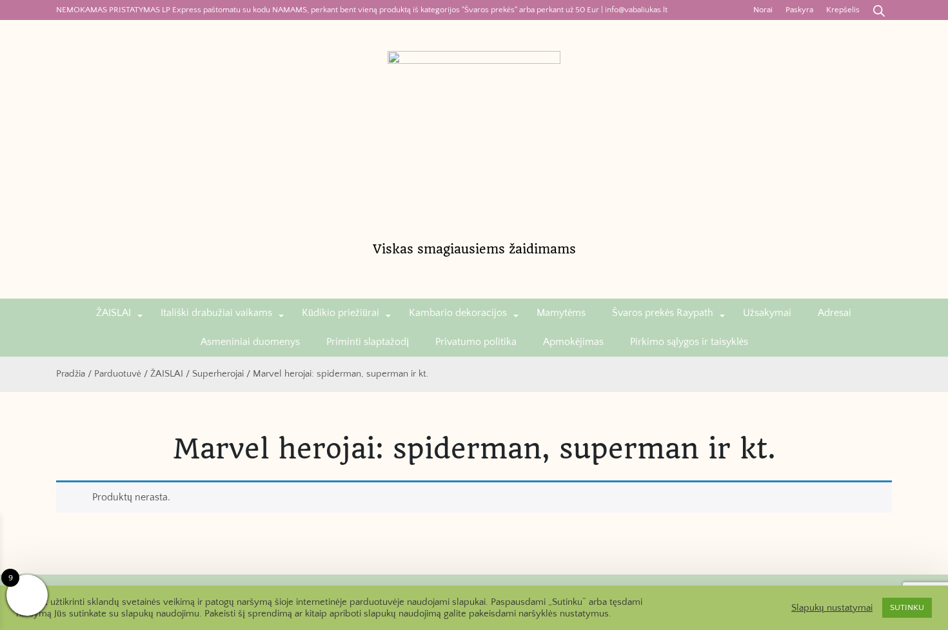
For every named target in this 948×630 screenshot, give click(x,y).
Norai (763, 9)
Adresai (834, 313)
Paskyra (799, 9)
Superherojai (218, 374)
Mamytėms (561, 313)
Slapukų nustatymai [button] (832, 608)
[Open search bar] (879, 10)
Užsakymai (767, 313)
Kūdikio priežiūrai (340, 313)
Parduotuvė (117, 374)
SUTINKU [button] (907, 607)
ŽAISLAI (113, 313)
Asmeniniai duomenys (250, 342)
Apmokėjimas (573, 342)
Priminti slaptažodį (367, 342)
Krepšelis (843, 9)
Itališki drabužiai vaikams (216, 313)
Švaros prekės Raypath (662, 313)
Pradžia (70, 374)
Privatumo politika (476, 342)
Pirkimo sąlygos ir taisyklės (689, 342)
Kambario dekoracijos (458, 313)
